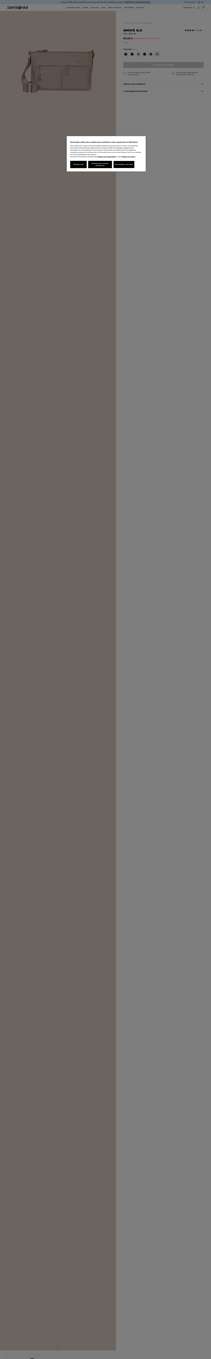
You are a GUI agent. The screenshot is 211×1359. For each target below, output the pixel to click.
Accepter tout (78, 164)
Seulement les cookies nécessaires (100, 164)
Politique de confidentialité (106, 157)
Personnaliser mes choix (124, 164)
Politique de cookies (128, 157)
